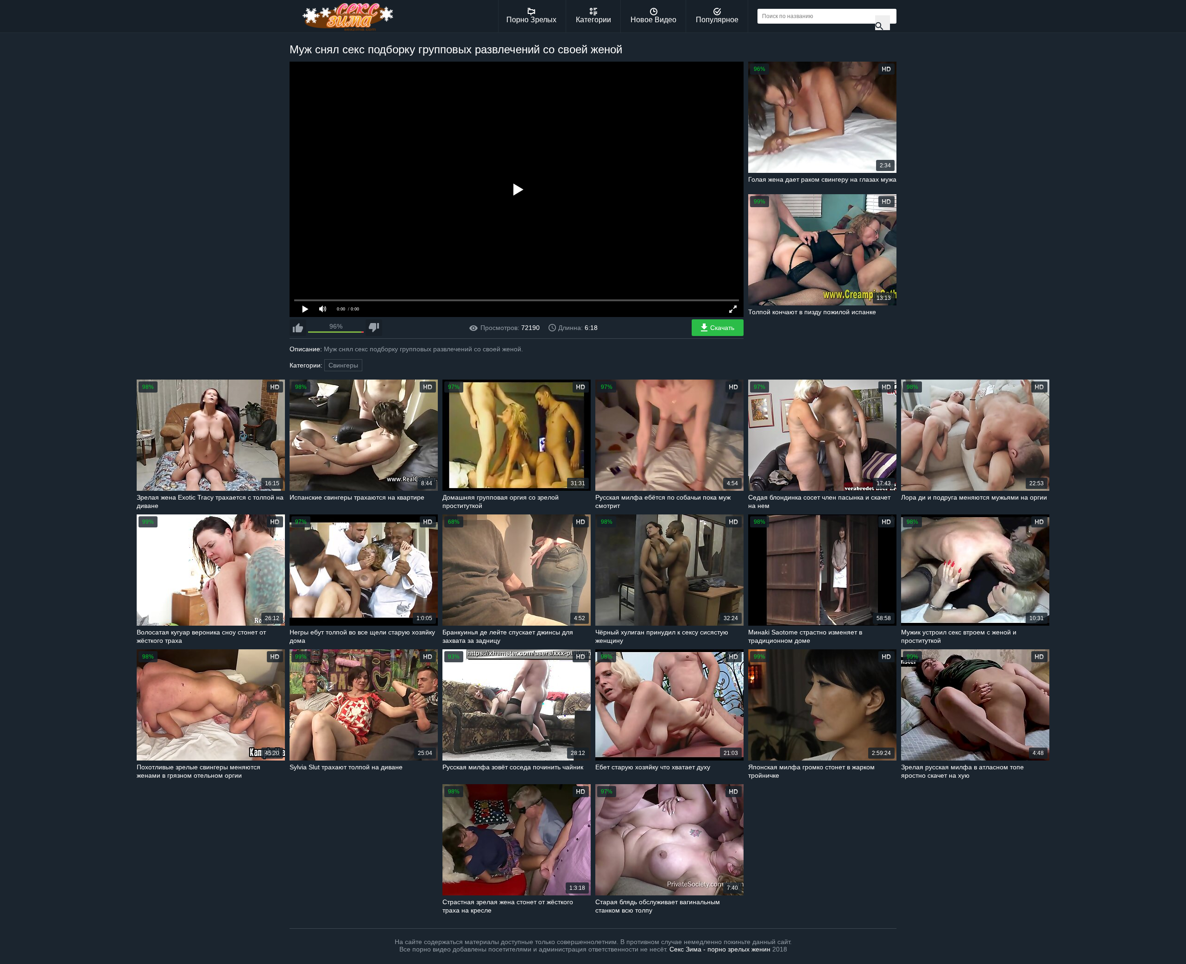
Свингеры (343, 365)
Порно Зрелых (531, 20)
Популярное (717, 20)
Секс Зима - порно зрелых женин (719, 949)
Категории (593, 20)
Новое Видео (653, 20)
